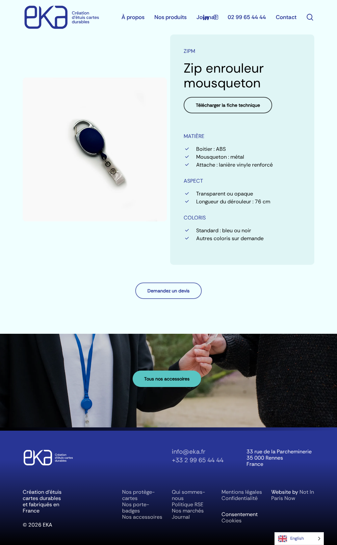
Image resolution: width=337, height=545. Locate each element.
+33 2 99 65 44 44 (197, 460)
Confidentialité (239, 498)
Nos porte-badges (135, 507)
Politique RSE (187, 504)
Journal (181, 516)
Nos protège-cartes (138, 495)
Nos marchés (188, 510)
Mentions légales (241, 491)
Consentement (239, 514)
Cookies (231, 520)
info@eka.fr (188, 451)
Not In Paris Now (292, 495)
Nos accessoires (142, 516)
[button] (228, 105)
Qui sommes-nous (188, 495)
